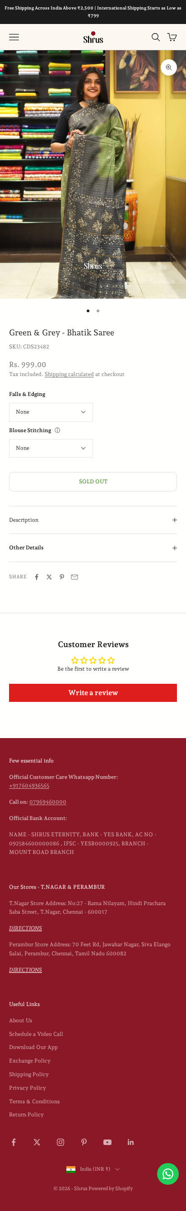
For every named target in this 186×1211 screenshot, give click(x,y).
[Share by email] (74, 577)
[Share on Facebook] (36, 577)
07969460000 (47, 802)
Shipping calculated (69, 374)
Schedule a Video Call (36, 1034)
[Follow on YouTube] (107, 1142)
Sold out (93, 481)
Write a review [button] (93, 692)
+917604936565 (29, 785)
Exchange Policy (30, 1061)
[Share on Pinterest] (61, 577)
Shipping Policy (29, 1074)
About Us (20, 1020)
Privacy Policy (27, 1088)
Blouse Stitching (30, 430)
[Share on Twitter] (49, 577)
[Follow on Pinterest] (83, 1142)
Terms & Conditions (34, 1101)
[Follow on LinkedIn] (130, 1142)
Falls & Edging (27, 394)
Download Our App (33, 1047)
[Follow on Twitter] (37, 1142)
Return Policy (26, 1114)
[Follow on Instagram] (60, 1142)
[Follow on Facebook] (13, 1142)
